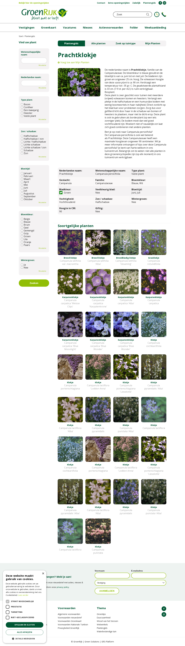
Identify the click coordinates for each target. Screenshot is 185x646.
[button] (24, 638)
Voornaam (99, 571)
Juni (26, 188)
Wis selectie (42, 65)
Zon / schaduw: (28, 131)
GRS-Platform (107, 641)
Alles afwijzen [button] (24, 632)
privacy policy (63, 587)
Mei (26, 185)
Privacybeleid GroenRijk (68, 628)
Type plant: (27, 99)
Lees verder (23, 595)
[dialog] (24, 606)
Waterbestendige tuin (106, 631)
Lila (25, 239)
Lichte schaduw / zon (35, 147)
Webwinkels (102, 624)
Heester (28, 113)
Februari (28, 176)
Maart (27, 179)
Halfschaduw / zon (34, 139)
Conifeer (28, 107)
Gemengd (29, 231)
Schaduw (28, 150)
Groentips (101, 614)
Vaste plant (30, 116)
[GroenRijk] (45, 14)
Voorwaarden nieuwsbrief (70, 617)
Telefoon (164, 14)
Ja (25, 265)
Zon (26, 153)
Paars (27, 245)
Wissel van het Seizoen (107, 621)
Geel (26, 228)
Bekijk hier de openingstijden (34, 2)
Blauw (27, 222)
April (26, 182)
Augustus (29, 193)
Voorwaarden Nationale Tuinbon (73, 624)
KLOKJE (156, 14)
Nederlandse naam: (31, 77)
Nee (26, 268)
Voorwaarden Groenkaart (69, 621)
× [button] (43, 573)
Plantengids (71, 43)
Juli (25, 191)
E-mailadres (137, 571)
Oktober (28, 199)
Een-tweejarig (31, 110)
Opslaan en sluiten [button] (24, 625)
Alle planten (98, 43)
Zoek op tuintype (126, 43)
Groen (27, 236)
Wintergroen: (28, 260)
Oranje (27, 242)
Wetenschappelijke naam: (30, 53)
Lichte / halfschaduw (35, 142)
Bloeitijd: (25, 168)
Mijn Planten (152, 43)
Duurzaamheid (103, 617)
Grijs (26, 233)
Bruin (27, 225)
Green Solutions (92, 641)
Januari (28, 173)
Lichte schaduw (32, 145)
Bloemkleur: (27, 214)
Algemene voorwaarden (69, 614)
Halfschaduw (31, 136)
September (30, 196)
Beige (27, 219)
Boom (27, 104)
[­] (160, 3)
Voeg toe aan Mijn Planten (74, 62)
